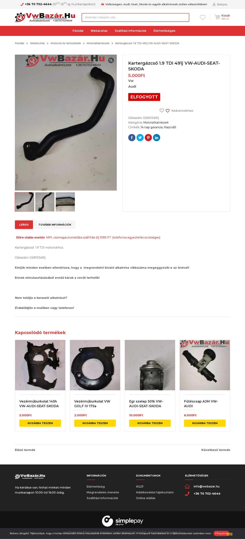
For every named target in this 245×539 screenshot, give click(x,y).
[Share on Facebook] (131, 137)
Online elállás (146, 498)
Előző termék (25, 450)
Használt (170, 127)
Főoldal (19, 43)
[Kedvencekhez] (60, 348)
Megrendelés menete (103, 492)
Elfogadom (221, 533)
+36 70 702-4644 (38, 4)
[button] (111, 60)
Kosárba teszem (40, 423)
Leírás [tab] (24, 224)
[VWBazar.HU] (45, 17)
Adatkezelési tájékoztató (155, 492)
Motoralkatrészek (98, 43)
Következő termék (215, 450)
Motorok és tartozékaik (66, 43)
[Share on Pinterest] (148, 137)
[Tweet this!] (140, 137)
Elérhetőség (96, 486)
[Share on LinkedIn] (156, 137)
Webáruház (37, 43)
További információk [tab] (54, 224)
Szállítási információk (102, 498)
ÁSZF (140, 486)
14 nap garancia (151, 127)
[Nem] (229, 534)
